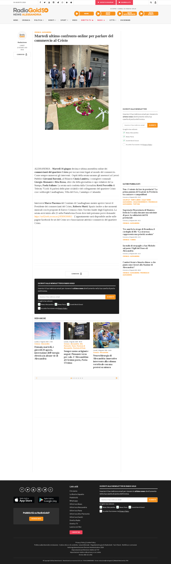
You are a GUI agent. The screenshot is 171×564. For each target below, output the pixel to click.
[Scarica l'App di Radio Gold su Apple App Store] (24, 500)
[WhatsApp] (62, 2)
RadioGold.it (58, 561)
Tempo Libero (136, 200)
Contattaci (76, 532)
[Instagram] (53, 2)
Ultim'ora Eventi (76, 517)
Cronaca (26, 20)
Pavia (74, 346)
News (15, 20)
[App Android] (67, 2)
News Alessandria (47, 304)
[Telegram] (58, 2)
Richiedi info (36, 519)
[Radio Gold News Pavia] (105, 13)
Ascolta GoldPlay (106, 2)
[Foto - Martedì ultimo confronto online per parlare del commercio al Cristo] (76, 87)
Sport (63, 20)
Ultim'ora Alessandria (78, 507)
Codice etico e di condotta (68, 545)
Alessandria (46, 32)
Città (112, 20)
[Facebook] (40, 2)
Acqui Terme (146, 200)
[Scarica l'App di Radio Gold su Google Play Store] (48, 500)
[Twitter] (45, 2)
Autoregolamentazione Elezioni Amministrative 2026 (85, 547)
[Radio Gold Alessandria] (30, 11)
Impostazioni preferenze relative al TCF (85, 550)
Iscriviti (110, 297)
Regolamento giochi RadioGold (101, 545)
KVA (127, 561)
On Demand (125, 20)
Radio (100, 20)
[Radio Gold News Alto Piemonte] (127, 13)
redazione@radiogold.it (106, 561)
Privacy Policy (62, 308)
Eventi (51, 20)
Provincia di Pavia (79, 348)
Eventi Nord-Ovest (76, 304)
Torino (133, 240)
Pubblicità (74, 497)
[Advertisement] (76, 148)
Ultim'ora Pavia (76, 510)
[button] (22, 54)
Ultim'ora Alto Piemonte (80, 514)
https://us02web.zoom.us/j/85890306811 (53, 216)
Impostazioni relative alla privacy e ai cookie (85, 552)
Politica (38, 20)
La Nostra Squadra (77, 494)
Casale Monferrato (140, 202)
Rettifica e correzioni (129, 545)
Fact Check (117, 545)
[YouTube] (49, 2)
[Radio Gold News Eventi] (148, 13)
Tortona (136, 204)
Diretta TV (86, 20)
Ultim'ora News (76, 504)
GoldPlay (126, 200)
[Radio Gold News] (84, 13)
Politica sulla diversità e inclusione (46, 545)
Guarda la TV (126, 2)
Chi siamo (73, 491)
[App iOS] (71, 2)
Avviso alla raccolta (85, 555)
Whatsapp (74, 501)
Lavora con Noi (75, 527)
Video (74, 20)
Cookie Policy (91, 542)
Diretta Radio (75, 520)
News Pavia (62, 304)
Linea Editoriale (84, 545)
